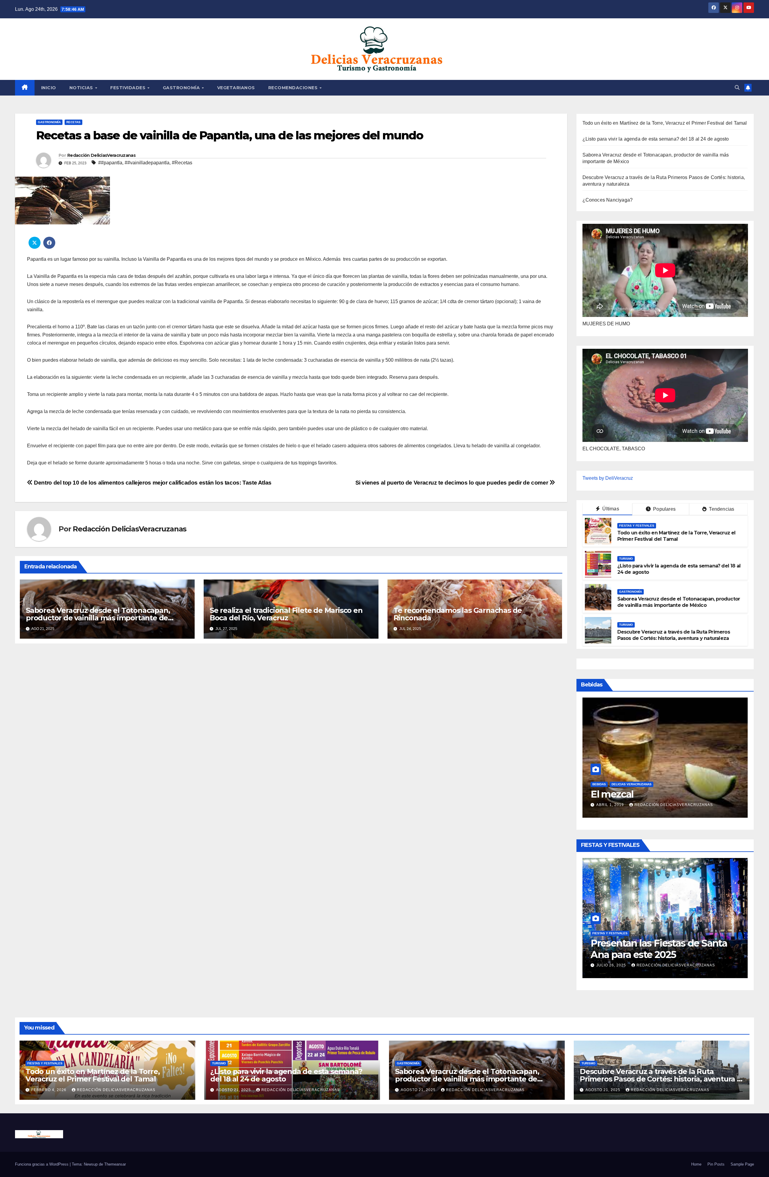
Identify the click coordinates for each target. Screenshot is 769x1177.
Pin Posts (716, 1164)
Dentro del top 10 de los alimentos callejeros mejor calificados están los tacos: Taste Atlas (152, 482)
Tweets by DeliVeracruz (607, 478)
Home (696, 1164)
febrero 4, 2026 (614, 965)
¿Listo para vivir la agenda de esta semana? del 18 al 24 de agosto (655, 138)
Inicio (48, 87)
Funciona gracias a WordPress (42, 1164)
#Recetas (182, 162)
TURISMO (626, 558)
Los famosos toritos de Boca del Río (662, 788)
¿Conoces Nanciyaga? (607, 199)
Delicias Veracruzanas (632, 772)
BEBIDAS (599, 772)
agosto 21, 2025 (234, 1090)
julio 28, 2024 (611, 805)
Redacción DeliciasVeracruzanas (101, 155)
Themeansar (115, 1164)
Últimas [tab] (610, 508)
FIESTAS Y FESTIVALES (636, 525)
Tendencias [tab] (721, 509)
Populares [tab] (664, 509)
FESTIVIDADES (128, 87)
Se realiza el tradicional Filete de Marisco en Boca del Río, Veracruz (286, 614)
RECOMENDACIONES (293, 87)
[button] (737, 87)
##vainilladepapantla (147, 162)
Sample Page (742, 1164)
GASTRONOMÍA (182, 87)
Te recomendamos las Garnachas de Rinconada (458, 614)
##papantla (110, 162)
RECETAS (73, 122)
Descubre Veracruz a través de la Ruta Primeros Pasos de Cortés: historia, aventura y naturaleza (673, 635)
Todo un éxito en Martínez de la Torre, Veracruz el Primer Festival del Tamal (664, 123)
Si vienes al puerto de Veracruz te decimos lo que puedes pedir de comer (452, 482)
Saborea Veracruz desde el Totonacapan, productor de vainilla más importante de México (98, 618)
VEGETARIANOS (236, 87)
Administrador (654, 805)
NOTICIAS (82, 87)
